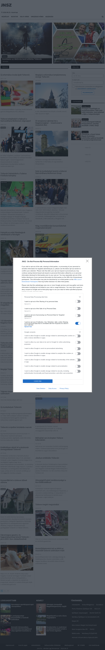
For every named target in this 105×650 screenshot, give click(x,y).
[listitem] (52, 297)
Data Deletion (41, 388)
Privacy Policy (64, 388)
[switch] (78, 301)
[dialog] (52, 325)
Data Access (52, 388)
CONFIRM (38, 381)
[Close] (88, 262)
